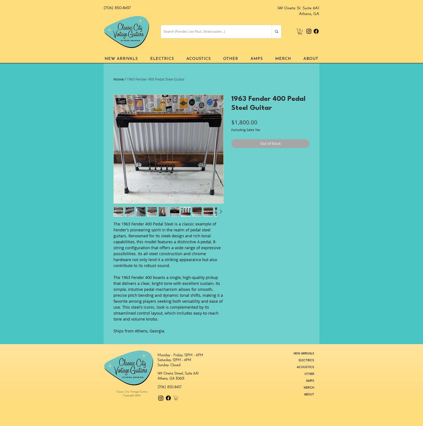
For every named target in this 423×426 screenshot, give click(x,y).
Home (118, 79)
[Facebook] (316, 31)
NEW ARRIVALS (304, 353)
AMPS (310, 380)
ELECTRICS (306, 360)
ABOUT (309, 394)
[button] (300, 32)
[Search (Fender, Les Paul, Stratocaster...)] (276, 31)
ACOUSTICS (305, 367)
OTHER (309, 374)
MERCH (309, 387)
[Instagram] (309, 31)
